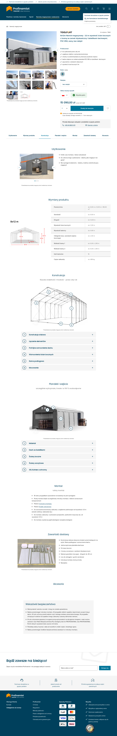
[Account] (92, 9)
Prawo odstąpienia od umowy (42, 713)
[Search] (86, 9)
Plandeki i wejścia (60, 135)
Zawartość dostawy (90, 135)
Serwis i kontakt (73, 9)
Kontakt (8, 705)
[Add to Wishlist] (108, 108)
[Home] (7, 26)
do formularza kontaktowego (97, 18)
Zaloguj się (104, 668)
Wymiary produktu (29, 135)
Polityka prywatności (39, 716)
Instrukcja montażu (45, 504)
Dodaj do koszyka (87, 108)
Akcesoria (105, 135)
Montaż (75, 135)
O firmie (35, 705)
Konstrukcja (45, 135)
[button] (104, 8)
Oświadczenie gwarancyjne (41, 719)
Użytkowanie (13, 135)
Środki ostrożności (45, 507)
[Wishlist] (98, 9)
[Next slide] (57, 50)
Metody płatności (38, 711)
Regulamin (36, 708)
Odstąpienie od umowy (13, 708)
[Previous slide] (6, 50)
